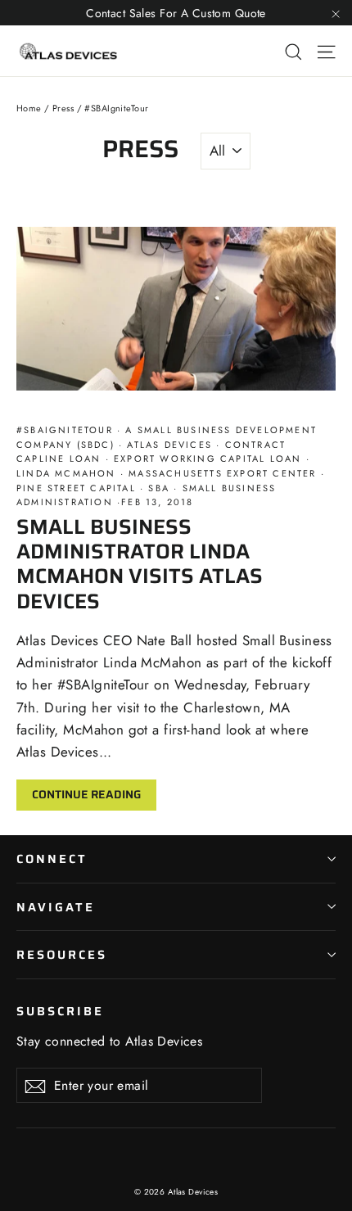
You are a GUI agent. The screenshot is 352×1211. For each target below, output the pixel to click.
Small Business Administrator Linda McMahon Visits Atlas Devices (139, 563)
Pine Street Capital (78, 488)
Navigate (55, 906)
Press (63, 108)
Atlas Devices (169, 444)
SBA (159, 488)
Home (29, 108)
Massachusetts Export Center (222, 473)
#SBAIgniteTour (66, 429)
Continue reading (86, 794)
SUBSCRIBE (59, 1010)
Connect (52, 858)
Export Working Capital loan (208, 458)
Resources (61, 954)
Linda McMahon (68, 473)
